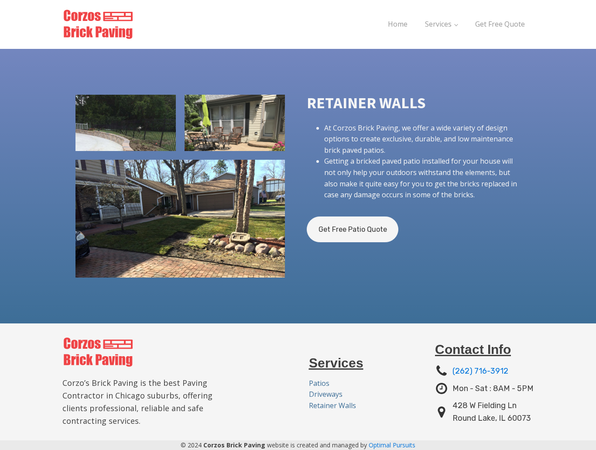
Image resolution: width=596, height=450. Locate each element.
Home (398, 24)
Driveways (326, 394)
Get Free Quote (500, 24)
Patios (319, 383)
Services (438, 24)
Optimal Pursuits (392, 445)
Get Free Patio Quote (353, 229)
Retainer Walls (332, 405)
